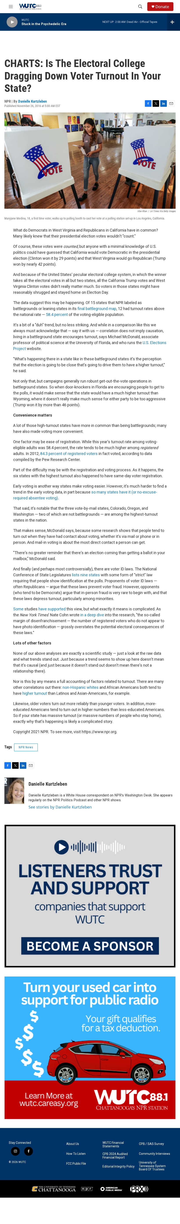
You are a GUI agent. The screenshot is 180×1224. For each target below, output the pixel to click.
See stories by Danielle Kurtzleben (60, 807)
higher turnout (34, 693)
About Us (72, 1144)
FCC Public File (76, 1163)
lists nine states (86, 575)
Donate (162, 6)
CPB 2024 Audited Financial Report (115, 1155)
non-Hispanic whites (81, 687)
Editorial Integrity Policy (119, 1166)
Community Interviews (154, 1153)
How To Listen (76, 1153)
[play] (12, 22)
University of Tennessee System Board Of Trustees (152, 1166)
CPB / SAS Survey (151, 1144)
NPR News (26, 747)
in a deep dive (92, 615)
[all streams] (173, 22)
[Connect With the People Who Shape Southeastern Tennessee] (90, 896)
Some (18, 609)
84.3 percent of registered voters (69, 453)
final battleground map (96, 308)
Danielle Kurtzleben (32, 101)
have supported (52, 609)
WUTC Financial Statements (113, 1144)
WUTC (22, 1162)
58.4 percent (57, 314)
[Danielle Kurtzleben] (14, 791)
